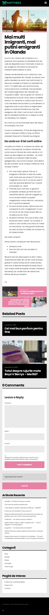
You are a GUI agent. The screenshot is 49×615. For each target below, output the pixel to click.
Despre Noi (9, 585)
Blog (6, 282)
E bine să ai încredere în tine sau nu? (18, 511)
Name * (7, 431)
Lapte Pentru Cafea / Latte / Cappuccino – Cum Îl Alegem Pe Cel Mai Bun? (23, 524)
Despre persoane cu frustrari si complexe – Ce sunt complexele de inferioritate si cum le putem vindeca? (24, 537)
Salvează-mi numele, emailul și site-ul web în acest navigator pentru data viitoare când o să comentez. (21, 458)
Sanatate (8, 563)
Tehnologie (9, 567)
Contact (7, 588)
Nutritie (7, 557)
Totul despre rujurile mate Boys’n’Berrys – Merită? (23, 508)
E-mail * (7, 443)
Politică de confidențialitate (15, 582)
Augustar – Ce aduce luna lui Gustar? (18, 528)
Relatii (7, 560)
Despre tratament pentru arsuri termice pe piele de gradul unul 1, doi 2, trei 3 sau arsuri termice (24, 515)
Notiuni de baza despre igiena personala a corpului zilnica (24, 532)
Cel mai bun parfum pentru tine (16, 505)
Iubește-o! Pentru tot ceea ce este (17, 501)
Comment (8, 403)
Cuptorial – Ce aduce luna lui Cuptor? (18, 519)
